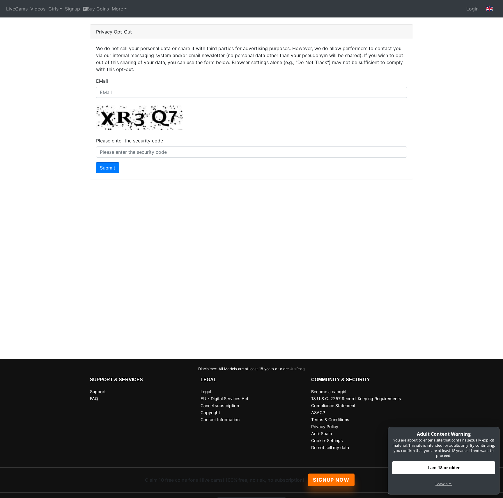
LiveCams (17, 9)
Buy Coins (98, 9)
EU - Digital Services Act (224, 398)
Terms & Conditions (330, 419)
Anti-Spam (321, 433)
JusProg (297, 369)
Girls (53, 9)
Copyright (210, 412)
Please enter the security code (129, 141)
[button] (489, 8)
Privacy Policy (324, 426)
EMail (102, 81)
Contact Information (220, 419)
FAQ (94, 398)
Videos (37, 9)
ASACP (318, 412)
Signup (72, 9)
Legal (206, 391)
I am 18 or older (444, 467)
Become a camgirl (328, 391)
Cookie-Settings (327, 440)
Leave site (443, 484)
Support (98, 391)
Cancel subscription (220, 405)
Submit (107, 168)
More (117, 9)
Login (472, 9)
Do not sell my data (330, 447)
